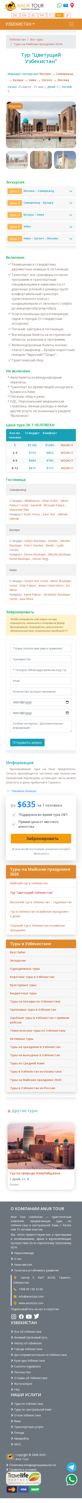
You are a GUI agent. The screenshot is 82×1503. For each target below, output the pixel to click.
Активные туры (21, 1039)
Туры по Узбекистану (28, 1404)
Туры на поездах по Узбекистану (35, 1001)
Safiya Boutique (35, 541)
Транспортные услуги (28, 1427)
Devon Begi (40, 559)
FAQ (16, 1389)
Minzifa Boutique (60, 554)
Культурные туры (23, 985)
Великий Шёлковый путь (30, 1337)
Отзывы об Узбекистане (30, 1378)
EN (24, 15)
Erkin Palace (28, 585)
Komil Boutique (20, 559)
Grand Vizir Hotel (36, 581)
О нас (17, 1259)
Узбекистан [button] (18, 24)
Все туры (36, 39)
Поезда (18, 1433)
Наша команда (23, 1253)
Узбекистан (17, 39)
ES (33, 15)
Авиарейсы (21, 1438)
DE (15, 15)
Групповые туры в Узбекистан (33, 1009)
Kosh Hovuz (32, 514)
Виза (17, 1421)
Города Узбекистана (27, 1349)
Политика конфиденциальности (32, 1465)
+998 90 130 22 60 (30, 1289)
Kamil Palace (33, 594)
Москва (45, 74)
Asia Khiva (26, 599)
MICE (17, 1444)
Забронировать (20, 612)
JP (67, 15)
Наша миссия (22, 1264)
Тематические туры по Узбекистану (37, 1030)
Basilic (50, 545)
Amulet (53, 541)
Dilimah (63, 514)
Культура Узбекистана (29, 1360)
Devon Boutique (35, 554)
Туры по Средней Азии (27, 1063)
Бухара (18, 80)
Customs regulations (27, 1366)
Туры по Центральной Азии (32, 1409)
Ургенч (47, 80)
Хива (32, 80)
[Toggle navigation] (71, 24)
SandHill (36, 505)
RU (59, 15)
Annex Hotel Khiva (51, 585)
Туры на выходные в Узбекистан (35, 1055)
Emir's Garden (34, 545)
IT (51, 15)
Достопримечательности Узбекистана (40, 1355)
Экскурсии (18, 960)
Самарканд (64, 74)
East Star (49, 514)
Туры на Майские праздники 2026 (38, 44)
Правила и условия (22, 1469)
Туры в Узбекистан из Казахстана (36, 1071)
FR (42, 15)
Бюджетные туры (23, 993)
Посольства (21, 1372)
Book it (67, 445)
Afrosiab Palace (54, 505)
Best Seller (17, 952)
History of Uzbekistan (27, 1343)
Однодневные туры (25, 969)
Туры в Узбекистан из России (32, 1088)
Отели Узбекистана (27, 1415)
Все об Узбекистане (27, 1331)
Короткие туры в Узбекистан (32, 977)
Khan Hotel (50, 501)
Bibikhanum (32, 501)
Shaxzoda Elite (19, 510)
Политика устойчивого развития (36, 1270)
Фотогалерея (22, 1384)
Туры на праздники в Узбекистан (35, 1047)
